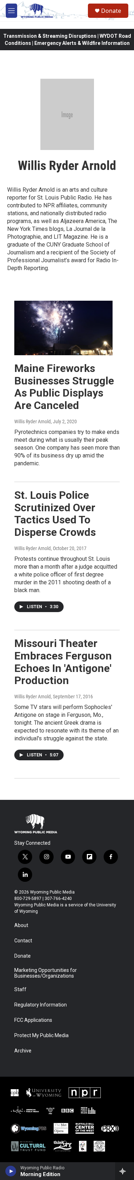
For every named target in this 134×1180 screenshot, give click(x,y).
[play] (10, 1171)
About (21, 925)
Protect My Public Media (41, 1035)
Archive (22, 1051)
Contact (23, 940)
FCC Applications (33, 1020)
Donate (111, 10)
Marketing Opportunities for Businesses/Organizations (45, 973)
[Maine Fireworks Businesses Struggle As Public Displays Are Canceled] (63, 328)
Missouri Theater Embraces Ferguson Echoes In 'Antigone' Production (63, 662)
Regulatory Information (40, 1005)
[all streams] (124, 1171)
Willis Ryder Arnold (32, 421)
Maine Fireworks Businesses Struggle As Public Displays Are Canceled (64, 387)
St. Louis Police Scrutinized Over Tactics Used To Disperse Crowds (55, 513)
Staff (20, 989)
